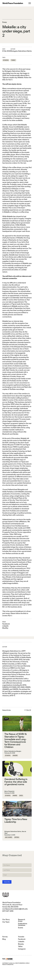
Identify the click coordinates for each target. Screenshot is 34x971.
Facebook (6, 624)
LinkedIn (5, 626)
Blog (4, 939)
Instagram (22, 949)
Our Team (5, 922)
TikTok (20, 946)
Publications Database (22, 924)
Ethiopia (5, 60)
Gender (15, 755)
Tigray (13, 60)
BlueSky (5, 628)
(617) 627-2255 (7, 911)
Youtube (21, 937)
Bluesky (21, 944)
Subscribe (7, 882)
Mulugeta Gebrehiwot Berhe (21, 51)
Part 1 (10, 80)
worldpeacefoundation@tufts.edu (15, 909)
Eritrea (17, 837)
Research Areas (21, 920)
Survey (5, 937)
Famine (15, 795)
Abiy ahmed (8, 837)
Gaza (21, 795)
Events (20, 928)
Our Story (6, 919)
